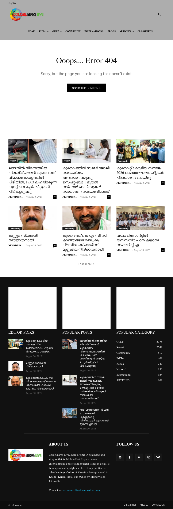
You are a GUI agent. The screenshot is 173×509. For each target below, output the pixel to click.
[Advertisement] (32, 308)
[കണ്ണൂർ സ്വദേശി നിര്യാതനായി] (32, 218)
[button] (159, 14)
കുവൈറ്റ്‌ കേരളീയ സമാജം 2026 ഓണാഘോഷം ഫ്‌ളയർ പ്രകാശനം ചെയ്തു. (140, 172)
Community (73, 31)
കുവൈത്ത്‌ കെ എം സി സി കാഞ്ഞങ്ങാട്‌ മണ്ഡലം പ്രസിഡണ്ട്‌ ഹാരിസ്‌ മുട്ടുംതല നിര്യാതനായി (84, 242)
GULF (55, 31)
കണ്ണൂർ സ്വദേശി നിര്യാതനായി (23, 237)
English (12, 2)
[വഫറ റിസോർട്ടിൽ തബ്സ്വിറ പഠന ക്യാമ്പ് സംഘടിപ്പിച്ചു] (140, 218)
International (94, 31)
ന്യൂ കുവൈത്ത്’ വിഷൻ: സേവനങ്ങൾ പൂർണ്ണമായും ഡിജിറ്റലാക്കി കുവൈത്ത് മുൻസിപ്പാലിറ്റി (94, 416)
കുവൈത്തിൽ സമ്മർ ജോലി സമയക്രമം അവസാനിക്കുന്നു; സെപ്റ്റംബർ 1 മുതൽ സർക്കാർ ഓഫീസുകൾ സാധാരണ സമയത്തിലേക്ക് (85, 179)
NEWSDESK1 (15, 196)
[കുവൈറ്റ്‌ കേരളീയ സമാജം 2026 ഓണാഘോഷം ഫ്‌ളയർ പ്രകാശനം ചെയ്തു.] (140, 151)
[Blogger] (120, 457)
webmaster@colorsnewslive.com (81, 490)
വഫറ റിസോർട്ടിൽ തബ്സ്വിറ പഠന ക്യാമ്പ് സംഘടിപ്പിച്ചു (137, 240)
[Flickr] (139, 457)
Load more (85, 264)
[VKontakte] (158, 457)
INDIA (42, 31)
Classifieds (145, 31)
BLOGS (112, 31)
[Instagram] (148, 457)
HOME (31, 31)
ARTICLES (125, 31)
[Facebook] (129, 457)
